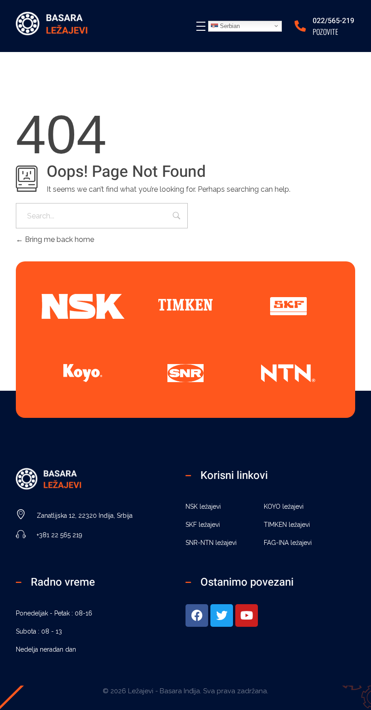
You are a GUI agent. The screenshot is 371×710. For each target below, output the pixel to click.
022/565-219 (333, 20)
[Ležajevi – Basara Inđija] (61, 24)
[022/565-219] (300, 26)
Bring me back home (58, 239)
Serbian (229, 25)
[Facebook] (197, 615)
